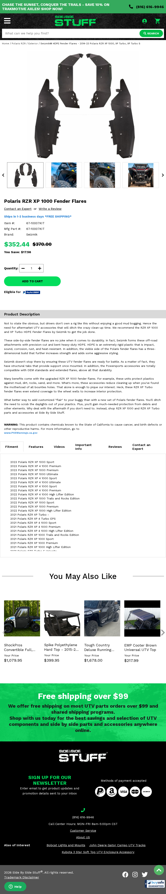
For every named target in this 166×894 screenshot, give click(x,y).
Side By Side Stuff (28, 872)
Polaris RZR (19, 43)
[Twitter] (145, 875)
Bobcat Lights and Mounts (66, 845)
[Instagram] (135, 875)
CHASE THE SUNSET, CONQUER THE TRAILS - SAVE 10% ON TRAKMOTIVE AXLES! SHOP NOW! (55, 6)
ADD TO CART (32, 281)
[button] (155, 884)
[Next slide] (160, 603)
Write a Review (50, 209)
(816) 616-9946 (149, 7)
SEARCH (152, 33)
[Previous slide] (2, 603)
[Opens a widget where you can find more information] (15, 887)
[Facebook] (125, 875)
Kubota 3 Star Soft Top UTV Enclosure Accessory (98, 852)
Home (5, 43)
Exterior (33, 43)
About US (83, 837)
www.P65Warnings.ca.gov (20, 432)
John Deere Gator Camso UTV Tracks (117, 845)
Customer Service (83, 830)
